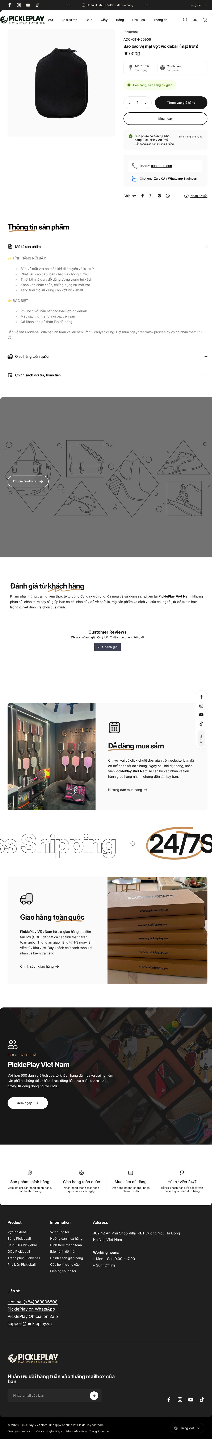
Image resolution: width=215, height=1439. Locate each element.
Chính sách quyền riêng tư (48, 1431)
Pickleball (127, 32)
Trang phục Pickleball (24, 1258)
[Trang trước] (66, 5)
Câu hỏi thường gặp (65, 1265)
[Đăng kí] (94, 1395)
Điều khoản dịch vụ (76, 1431)
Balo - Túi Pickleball (23, 1245)
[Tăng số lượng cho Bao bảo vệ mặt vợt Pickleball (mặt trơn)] (143, 103)
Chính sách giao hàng (66, 1258)
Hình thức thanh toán (66, 1245)
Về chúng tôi (59, 1232)
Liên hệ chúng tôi (63, 1271)
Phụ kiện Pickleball (22, 1265)
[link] (28, 481)
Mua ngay (162, 119)
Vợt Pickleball (18, 1232)
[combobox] (195, 5)
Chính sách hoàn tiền (19, 1431)
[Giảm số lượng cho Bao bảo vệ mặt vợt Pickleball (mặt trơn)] (125, 103)
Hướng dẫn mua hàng (66, 1239)
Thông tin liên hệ (99, 1431)
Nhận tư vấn (195, 195)
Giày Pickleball (19, 1252)
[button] (201, 738)
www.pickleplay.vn (160, 332)
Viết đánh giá (106, 647)
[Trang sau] (145, 5)
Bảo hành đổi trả (62, 1252)
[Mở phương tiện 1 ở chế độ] (60, 81)
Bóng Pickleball (19, 1239)
